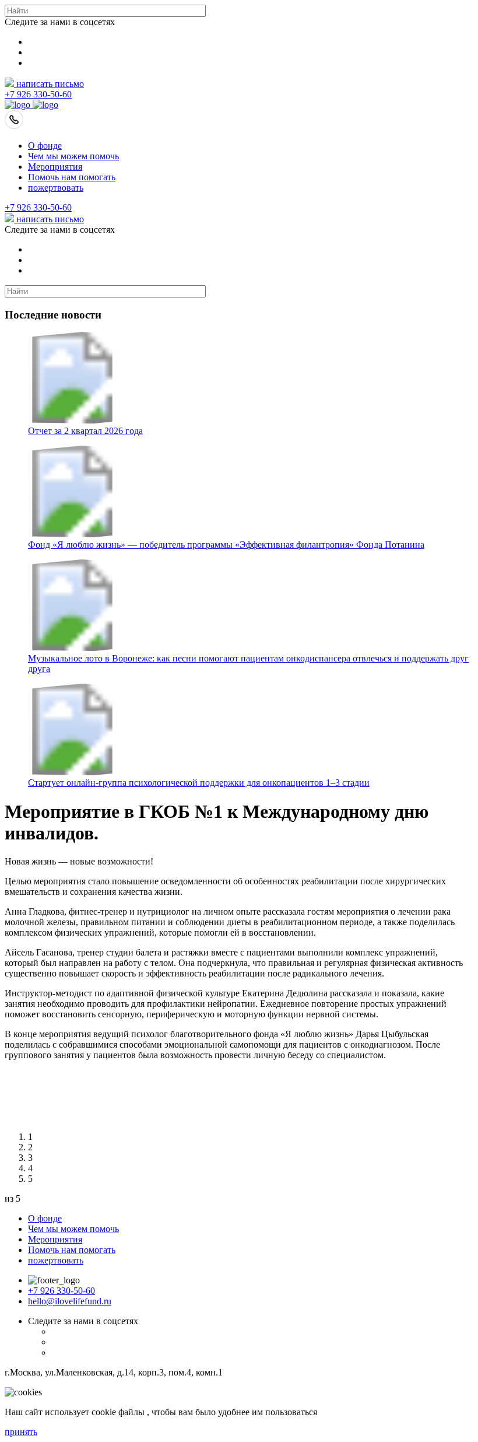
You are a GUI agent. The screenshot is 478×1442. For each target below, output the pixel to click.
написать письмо (49, 84)
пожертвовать (55, 187)
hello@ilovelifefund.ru (69, 1301)
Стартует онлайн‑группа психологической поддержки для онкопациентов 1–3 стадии (199, 783)
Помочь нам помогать (71, 177)
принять (21, 1432)
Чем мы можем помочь (73, 156)
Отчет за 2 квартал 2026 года (85, 431)
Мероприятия (55, 167)
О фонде (45, 145)
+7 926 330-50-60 (38, 94)
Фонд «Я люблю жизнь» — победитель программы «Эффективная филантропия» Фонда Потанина (226, 545)
